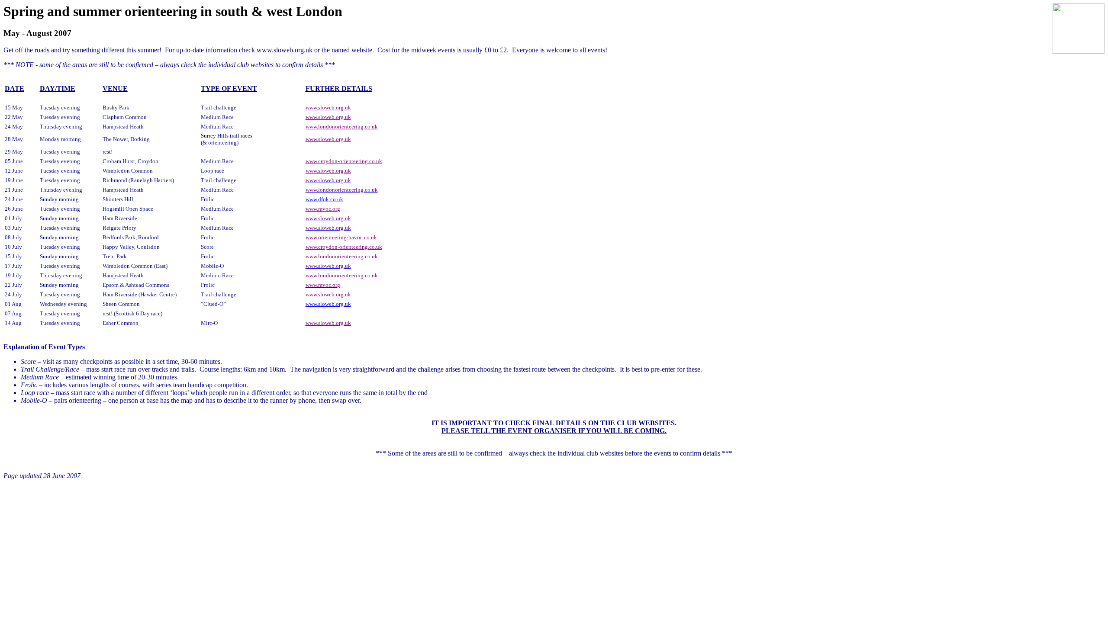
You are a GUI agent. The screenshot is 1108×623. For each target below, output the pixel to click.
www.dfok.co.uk (324, 199)
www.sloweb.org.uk (328, 304)
